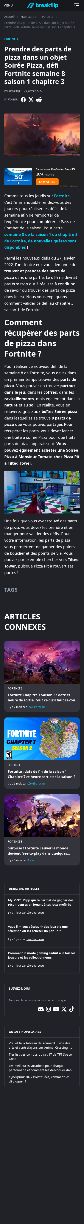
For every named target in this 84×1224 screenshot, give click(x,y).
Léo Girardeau (36, 707)
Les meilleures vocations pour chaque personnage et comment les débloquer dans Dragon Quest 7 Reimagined (41, 1068)
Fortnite (47, 17)
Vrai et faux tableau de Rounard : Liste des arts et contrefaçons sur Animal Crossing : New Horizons (39, 1045)
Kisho (30, 860)
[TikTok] (71, 1009)
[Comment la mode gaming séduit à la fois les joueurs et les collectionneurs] (42, 961)
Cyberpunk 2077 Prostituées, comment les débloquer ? (39, 1079)
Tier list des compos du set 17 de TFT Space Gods (40, 1056)
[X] (31, 99)
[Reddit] (38, 99)
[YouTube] (56, 1009)
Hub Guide (28, 17)
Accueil (9, 17)
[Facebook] (23, 99)
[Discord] (40, 1009)
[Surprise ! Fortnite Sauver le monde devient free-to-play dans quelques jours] (42, 829)
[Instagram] (48, 1009)
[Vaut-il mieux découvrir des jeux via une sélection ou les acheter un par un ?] (42, 934)
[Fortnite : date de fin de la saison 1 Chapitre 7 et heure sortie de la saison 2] (42, 753)
